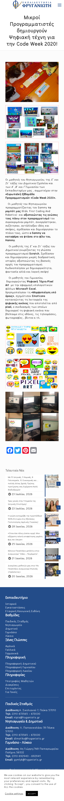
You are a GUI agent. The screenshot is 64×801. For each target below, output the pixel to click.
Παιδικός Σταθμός (17, 621)
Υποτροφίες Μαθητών (19, 681)
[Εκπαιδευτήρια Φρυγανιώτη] (32, 5)
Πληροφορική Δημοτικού (20, 663)
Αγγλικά (10, 646)
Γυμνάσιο (11, 632)
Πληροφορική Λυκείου (18, 670)
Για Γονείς (11, 692)
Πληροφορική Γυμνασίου (20, 667)
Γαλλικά (10, 649)
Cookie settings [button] (14, 793)
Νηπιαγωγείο (13, 625)
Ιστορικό (10, 603)
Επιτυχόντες (13, 688)
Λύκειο (9, 635)
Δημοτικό (11, 628)
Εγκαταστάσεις (15, 607)
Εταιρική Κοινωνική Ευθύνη (22, 611)
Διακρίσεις (12, 684)
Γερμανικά (11, 653)
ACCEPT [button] (32, 793)
